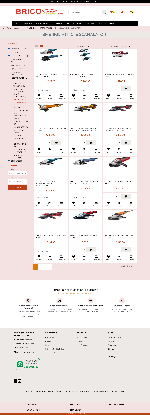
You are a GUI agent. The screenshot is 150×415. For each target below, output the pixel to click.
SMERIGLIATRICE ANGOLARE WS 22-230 (119, 237)
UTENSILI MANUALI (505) (18, 73)
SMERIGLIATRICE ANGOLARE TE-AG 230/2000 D (85, 237)
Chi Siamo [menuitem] (102, 23)
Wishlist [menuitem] (80, 341)
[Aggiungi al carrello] (126, 88)
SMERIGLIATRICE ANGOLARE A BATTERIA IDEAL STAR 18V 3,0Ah (83, 129)
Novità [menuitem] (110, 353)
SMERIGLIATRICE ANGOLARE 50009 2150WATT (50, 129)
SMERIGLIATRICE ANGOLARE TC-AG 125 (119, 183)
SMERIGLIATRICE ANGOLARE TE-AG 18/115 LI (50, 237)
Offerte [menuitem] (111, 349)
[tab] (37, 46)
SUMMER (75, 404)
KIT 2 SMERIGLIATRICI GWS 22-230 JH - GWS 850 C (50, 76)
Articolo (11, 169)
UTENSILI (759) (17, 69)
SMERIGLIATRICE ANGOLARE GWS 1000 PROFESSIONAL (84, 183)
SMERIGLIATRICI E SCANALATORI (68, 28)
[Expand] (9, 48)
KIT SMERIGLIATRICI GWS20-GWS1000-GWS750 (82, 76)
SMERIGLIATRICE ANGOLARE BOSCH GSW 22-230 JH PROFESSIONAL (47, 184)
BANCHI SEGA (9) (20, 127)
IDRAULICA (75, 410)
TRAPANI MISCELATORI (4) (20, 109)
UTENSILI (32, 28)
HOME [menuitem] (18, 23)
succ (47, 267)
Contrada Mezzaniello (24, 340)
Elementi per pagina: (119, 46)
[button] (104, 12)
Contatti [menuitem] (112, 23)
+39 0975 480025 (22, 348)
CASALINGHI (33, 410)
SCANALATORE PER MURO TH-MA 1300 (119, 76)
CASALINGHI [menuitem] (28, 23)
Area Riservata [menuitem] (83, 345)
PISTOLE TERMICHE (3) (19, 84)
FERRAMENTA (117, 404)
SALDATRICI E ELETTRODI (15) (19, 150)
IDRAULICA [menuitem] (69, 23)
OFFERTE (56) (16, 161)
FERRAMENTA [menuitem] (57, 23)
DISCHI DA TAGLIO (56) (18, 156)
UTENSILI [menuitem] (80, 23)
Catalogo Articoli (19, 28)
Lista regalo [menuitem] (112, 357)
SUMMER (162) (17, 52)
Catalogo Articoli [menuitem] (114, 337)
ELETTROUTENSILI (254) (20, 79)
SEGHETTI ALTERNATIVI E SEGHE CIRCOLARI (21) (19, 93)
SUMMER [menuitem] (90, 23)
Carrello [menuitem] (111, 341)
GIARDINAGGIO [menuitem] (42, 23)
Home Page (6, 28)
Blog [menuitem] (47, 345)
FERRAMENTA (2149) (19, 56)
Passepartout (80, 414)
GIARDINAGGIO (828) (17, 60)
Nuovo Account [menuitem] (83, 337)
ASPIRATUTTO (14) (19, 139)
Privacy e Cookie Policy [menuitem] (54, 349)
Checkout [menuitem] (112, 345)
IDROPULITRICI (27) (19, 145)
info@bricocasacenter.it (25, 352)
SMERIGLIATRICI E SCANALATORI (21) (20, 102)
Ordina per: (81, 47)
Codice (10, 177)
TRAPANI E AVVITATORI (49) (20, 114)
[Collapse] (9, 68)
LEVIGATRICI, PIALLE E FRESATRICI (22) (20, 132)
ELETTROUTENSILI (45, 28)
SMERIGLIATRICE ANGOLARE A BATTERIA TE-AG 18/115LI (118, 129)
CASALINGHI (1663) (18, 49)
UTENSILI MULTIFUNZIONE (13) (20, 121)
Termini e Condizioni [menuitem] (53, 353)
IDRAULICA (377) (18, 65)
